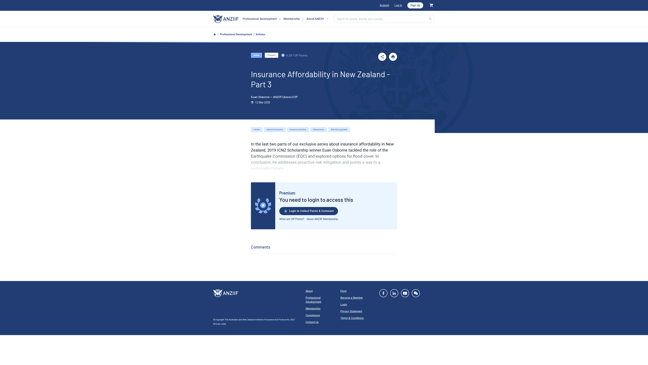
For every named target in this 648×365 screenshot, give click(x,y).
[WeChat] (416, 293)
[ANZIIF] (226, 19)
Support (384, 5)
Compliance (313, 315)
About (309, 291)
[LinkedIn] (394, 293)
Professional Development (236, 34)
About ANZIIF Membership (322, 219)
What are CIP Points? (291, 219)
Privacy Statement (351, 311)
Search (434, 18)
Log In (398, 5)
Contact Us (312, 322)
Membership (313, 308)
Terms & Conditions (352, 318)
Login (343, 304)
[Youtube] (405, 293)
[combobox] (384, 19)
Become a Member (351, 297)
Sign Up (415, 5)
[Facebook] (383, 293)
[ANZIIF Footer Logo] (257, 293)
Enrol (343, 291)
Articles (260, 34)
